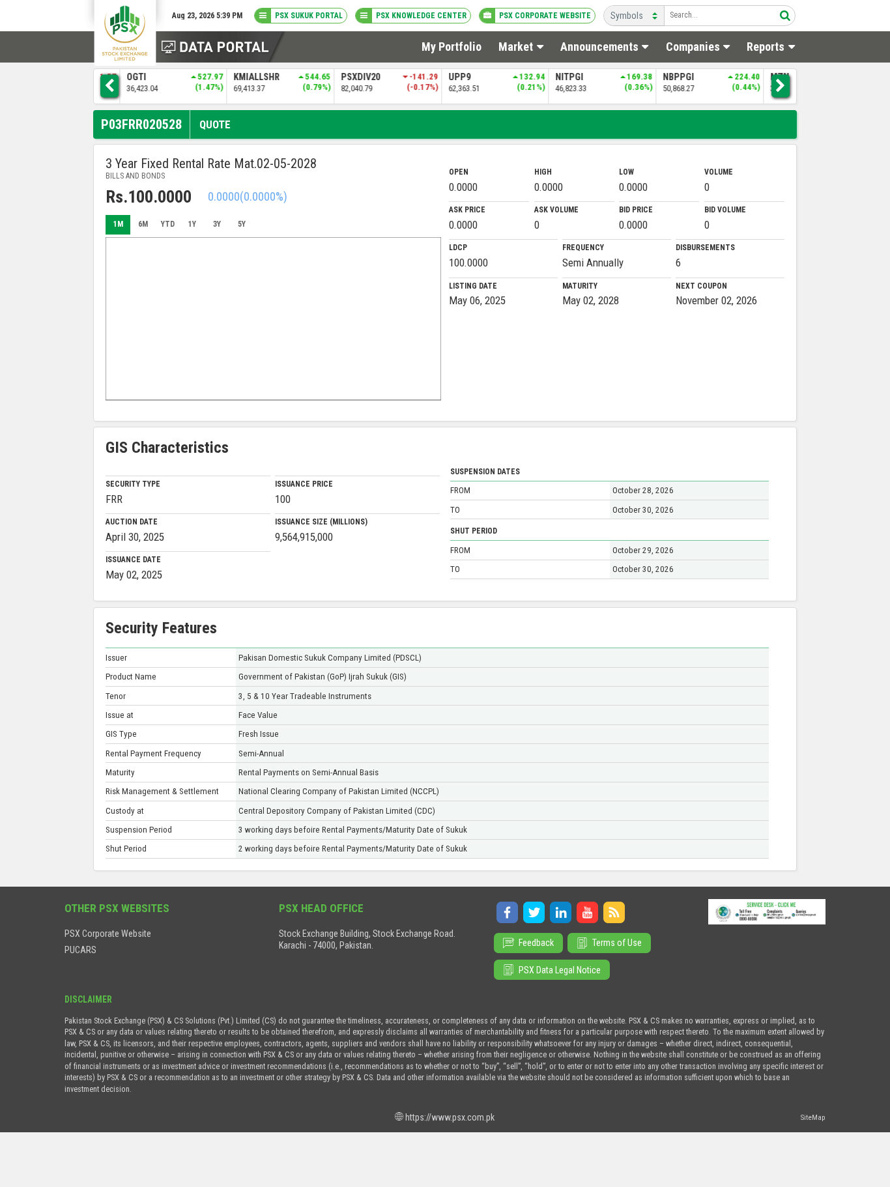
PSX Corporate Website (108, 933)
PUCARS (80, 950)
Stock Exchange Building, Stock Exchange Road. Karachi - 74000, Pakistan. (367, 939)
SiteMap (813, 1117)
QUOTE (215, 124)
